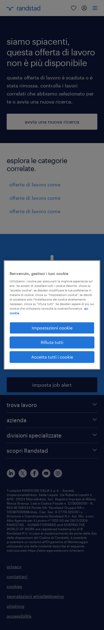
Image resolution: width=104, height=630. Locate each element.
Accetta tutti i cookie (52, 356)
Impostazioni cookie (52, 327)
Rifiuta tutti (52, 342)
